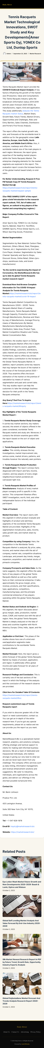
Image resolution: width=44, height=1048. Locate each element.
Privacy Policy (36, 1032)
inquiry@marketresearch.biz (23, 826)
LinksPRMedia (25, 1044)
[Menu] (40, 4)
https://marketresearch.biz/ (22, 832)
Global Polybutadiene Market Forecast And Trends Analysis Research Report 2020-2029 (21, 1001)
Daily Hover (7, 4)
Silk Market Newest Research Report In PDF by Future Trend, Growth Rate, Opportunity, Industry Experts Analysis (22, 962)
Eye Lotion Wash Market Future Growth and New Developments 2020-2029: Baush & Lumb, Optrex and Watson (22, 884)
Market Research (35, 53)
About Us (6, 1032)
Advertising (25, 1032)
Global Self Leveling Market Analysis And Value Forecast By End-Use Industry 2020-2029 (22, 923)
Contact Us (15, 1032)
